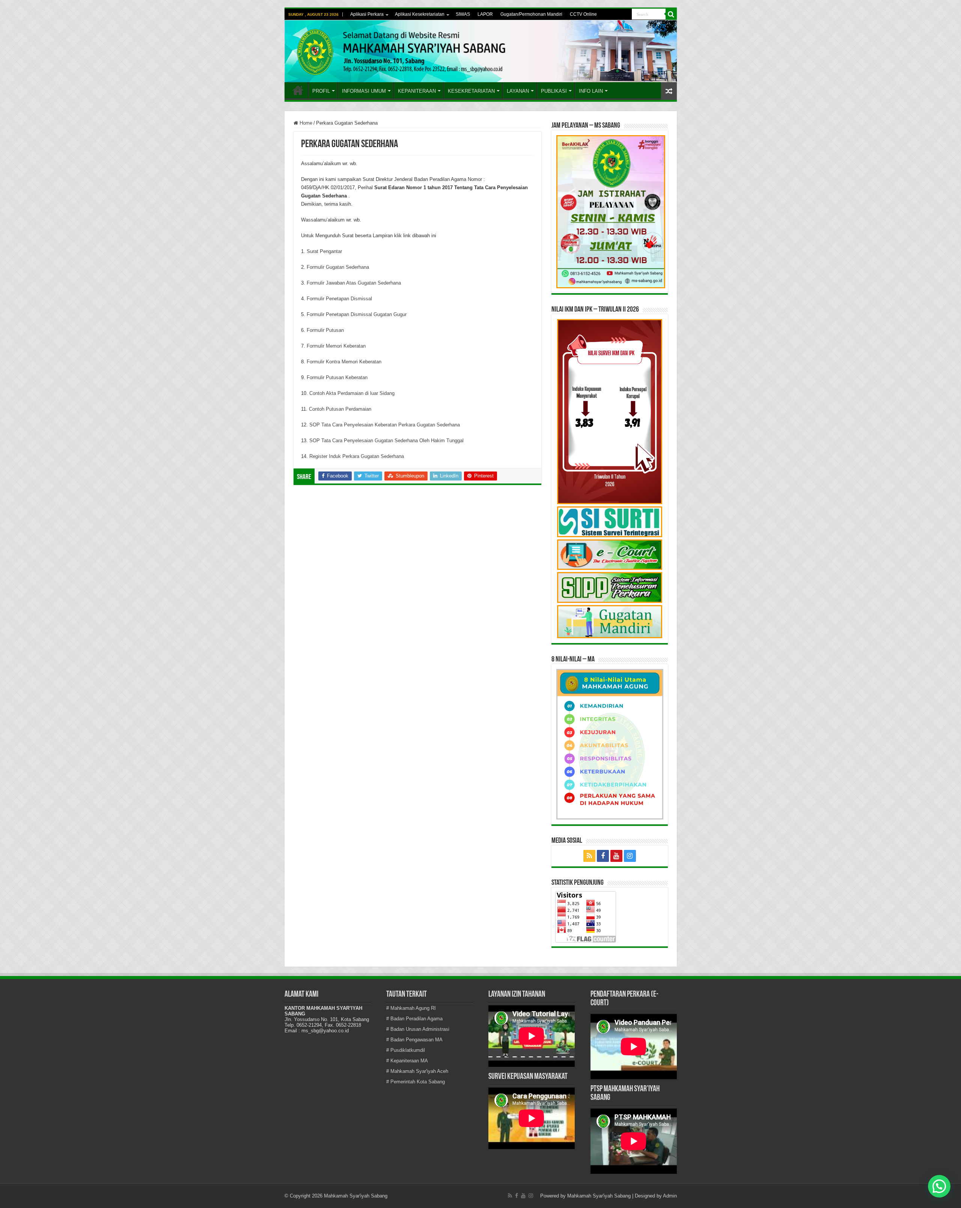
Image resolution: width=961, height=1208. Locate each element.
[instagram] (630, 856)
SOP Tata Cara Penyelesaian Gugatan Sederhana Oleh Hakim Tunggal (386, 440)
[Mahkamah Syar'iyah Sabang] (481, 51)
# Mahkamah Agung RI (411, 1008)
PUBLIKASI (554, 91)
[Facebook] (603, 856)
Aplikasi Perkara (367, 14)
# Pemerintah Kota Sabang (415, 1081)
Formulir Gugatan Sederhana (338, 267)
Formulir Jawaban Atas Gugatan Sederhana (354, 283)
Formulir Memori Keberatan (336, 346)
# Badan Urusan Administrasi (417, 1029)
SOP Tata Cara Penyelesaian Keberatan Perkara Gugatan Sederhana (384, 425)
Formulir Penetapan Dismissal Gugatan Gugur (357, 314)
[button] (939, 1186)
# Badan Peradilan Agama (414, 1018)
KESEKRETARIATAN (471, 91)
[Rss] (589, 856)
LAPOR (485, 14)
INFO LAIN (591, 91)
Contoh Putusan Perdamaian (340, 409)
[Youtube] (616, 856)
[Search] (671, 14)
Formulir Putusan (325, 330)
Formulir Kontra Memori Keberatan (344, 362)
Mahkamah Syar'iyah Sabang (599, 1196)
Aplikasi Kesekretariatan (419, 14)
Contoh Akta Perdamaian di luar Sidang (352, 393)
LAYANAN (518, 91)
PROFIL (321, 91)
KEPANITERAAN (417, 91)
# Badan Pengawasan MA (414, 1039)
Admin (670, 1196)
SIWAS (463, 14)
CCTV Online (583, 14)
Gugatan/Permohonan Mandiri (531, 14)
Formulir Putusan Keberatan (337, 377)
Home (298, 90)
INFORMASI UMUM (364, 91)
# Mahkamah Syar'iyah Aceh (417, 1071)
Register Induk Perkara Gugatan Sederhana (356, 456)
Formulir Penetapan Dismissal (339, 298)
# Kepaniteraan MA (407, 1060)
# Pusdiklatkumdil (405, 1050)
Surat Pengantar (324, 251)
